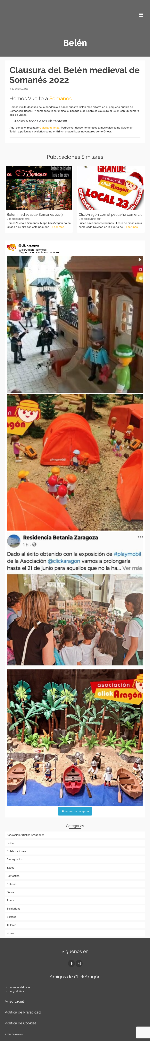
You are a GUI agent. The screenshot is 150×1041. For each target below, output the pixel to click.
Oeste (10, 892)
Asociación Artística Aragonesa (26, 834)
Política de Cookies (21, 1023)
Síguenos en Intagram (75, 811)
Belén (10, 843)
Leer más (58, 226)
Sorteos (11, 916)
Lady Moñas (16, 991)
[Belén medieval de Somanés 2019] (39, 188)
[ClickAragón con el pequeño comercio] (111, 188)
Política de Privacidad (23, 1012)
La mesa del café (19, 987)
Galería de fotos (49, 127)
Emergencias (15, 859)
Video (10, 933)
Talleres (11, 925)
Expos (10, 867)
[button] (75, 324)
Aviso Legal (14, 1001)
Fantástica (13, 875)
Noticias (11, 884)
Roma (10, 900)
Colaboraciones (16, 851)
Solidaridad (14, 908)
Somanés (60, 98)
